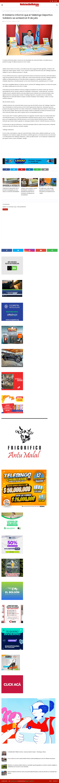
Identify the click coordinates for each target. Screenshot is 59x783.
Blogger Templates (29, 781)
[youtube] (41, 250)
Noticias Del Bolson (7, 21)
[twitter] (52, 1)
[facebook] (50, 1)
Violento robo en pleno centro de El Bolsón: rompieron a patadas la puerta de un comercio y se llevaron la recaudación (29, 192)
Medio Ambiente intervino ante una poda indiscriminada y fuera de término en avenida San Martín (32, 772)
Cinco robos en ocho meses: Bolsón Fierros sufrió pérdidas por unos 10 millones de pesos (31, 758)
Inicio (4, 11)
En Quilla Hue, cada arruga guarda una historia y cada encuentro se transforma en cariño (47, 191)
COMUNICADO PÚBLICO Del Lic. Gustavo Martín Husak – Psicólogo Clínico (27, 752)
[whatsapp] (52, 250)
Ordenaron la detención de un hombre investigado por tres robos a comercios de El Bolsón (11, 190)
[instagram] (55, 1)
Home (50, 781)
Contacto (55, 781)
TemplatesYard (13, 781)
